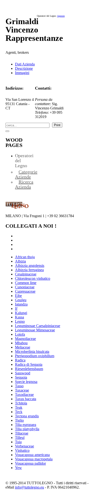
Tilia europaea (25, 425)
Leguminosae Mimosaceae (35, 330)
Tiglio (19, 420)
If (16, 309)
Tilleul (19, 438)
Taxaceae (22, 390)
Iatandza (21, 304)
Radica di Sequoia (28, 364)
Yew (18, 468)
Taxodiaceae (24, 395)
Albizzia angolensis (29, 266)
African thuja (25, 257)
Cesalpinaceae (25, 274)
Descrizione (24, 68)
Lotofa (20, 334)
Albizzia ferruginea (29, 270)
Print (57, 125)
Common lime (25, 283)
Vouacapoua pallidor (30, 463)
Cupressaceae (25, 291)
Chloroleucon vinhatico (32, 278)
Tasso (19, 386)
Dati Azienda (25, 64)
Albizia (20, 261)
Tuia (18, 442)
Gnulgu (20, 300)
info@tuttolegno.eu (29, 487)
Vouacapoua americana (32, 455)
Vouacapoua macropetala (34, 459)
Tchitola (21, 403)
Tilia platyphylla (27, 429)
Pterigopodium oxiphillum (34, 356)
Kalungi (21, 313)
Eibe (18, 296)
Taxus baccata (25, 399)
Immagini (22, 73)
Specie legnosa (26, 382)
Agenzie (61, 16)
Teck (18, 412)
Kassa (19, 317)
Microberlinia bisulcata (32, 352)
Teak (18, 407)
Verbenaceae (24, 446)
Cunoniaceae (24, 287)
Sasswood (22, 373)
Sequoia (21, 377)
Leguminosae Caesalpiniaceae (37, 326)
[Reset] (7, 131)
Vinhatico (22, 450)
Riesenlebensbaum (29, 369)
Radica (20, 360)
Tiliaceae (21, 433)
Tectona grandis (27, 416)
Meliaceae (22, 347)
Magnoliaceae (25, 339)
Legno (20, 321)
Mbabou (21, 343)
